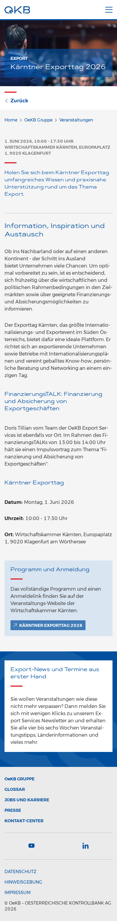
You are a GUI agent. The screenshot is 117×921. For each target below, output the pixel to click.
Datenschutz (20, 871)
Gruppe (19, 779)
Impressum (17, 892)
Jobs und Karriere (26, 800)
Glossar (14, 789)
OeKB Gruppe (38, 120)
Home (10, 120)
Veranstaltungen (76, 120)
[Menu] (108, 8)
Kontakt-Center (24, 820)
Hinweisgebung (23, 882)
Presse (12, 810)
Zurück (19, 101)
